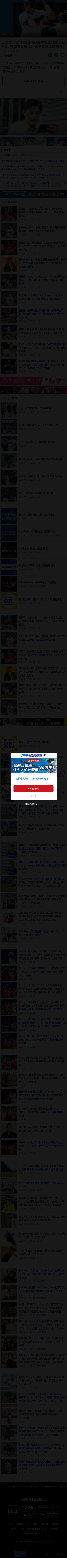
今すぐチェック (34, 788)
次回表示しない (33, 804)
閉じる (33, 795)
